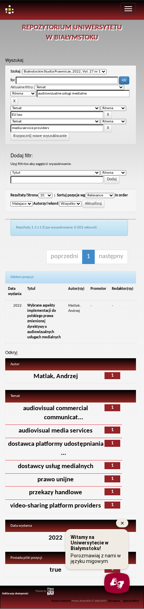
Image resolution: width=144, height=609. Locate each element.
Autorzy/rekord (45, 204)
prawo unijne (55, 479)
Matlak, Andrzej (56, 376)
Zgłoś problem (131, 601)
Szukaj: (15, 72)
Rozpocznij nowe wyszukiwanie (40, 136)
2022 (56, 538)
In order (121, 195)
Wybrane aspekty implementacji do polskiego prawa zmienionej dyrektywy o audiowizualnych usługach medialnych (44, 321)
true (56, 570)
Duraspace (114, 601)
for (12, 80)
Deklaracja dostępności (15, 593)
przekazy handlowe (55, 492)
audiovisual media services (56, 431)
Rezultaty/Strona (24, 195)
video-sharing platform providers (55, 506)
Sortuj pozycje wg (71, 195)
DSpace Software (61, 601)
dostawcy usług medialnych (55, 466)
